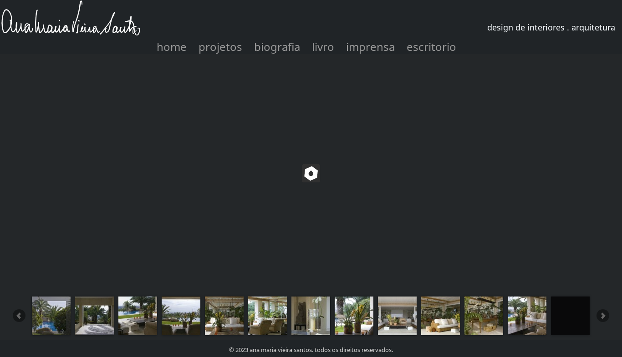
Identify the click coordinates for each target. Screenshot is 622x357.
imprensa (370, 46)
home (172, 46)
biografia (277, 46)
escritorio (431, 46)
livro (323, 46)
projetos (220, 46)
